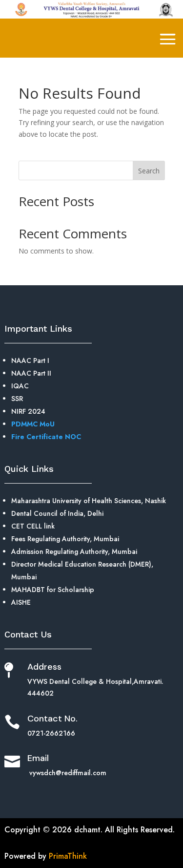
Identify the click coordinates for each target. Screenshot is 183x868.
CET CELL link (33, 526)
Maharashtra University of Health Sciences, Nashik (88, 501)
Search (149, 170)
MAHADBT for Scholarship (52, 589)
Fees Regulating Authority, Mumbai (65, 539)
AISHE (21, 602)
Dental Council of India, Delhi (57, 513)
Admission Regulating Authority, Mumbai (74, 551)
